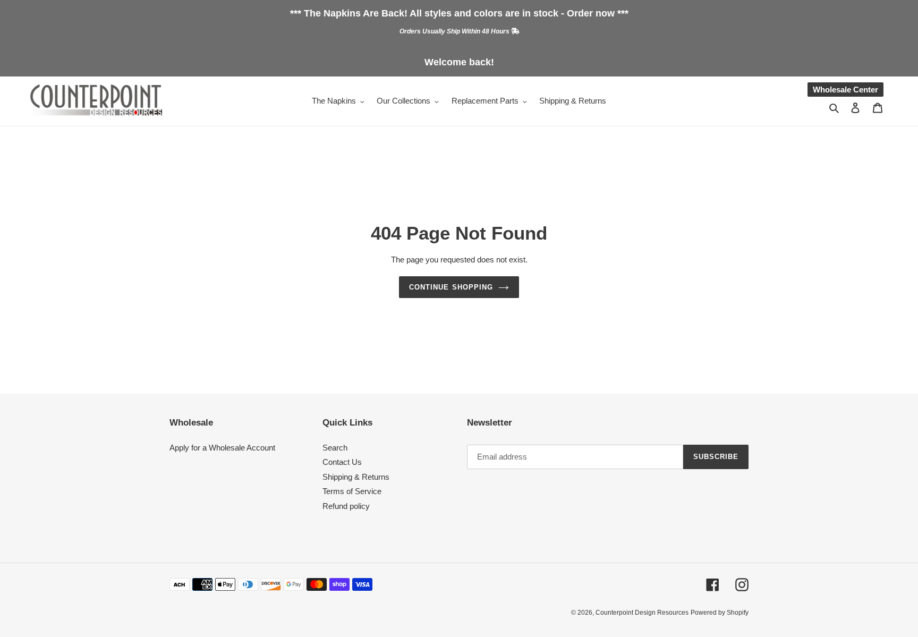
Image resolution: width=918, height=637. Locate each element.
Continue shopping (451, 287)
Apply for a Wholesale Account (222, 447)
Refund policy (346, 506)
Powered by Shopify (720, 612)
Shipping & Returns (355, 476)
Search (334, 447)
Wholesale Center (845, 89)
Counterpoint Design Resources (642, 612)
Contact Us (342, 461)
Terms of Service (351, 491)
